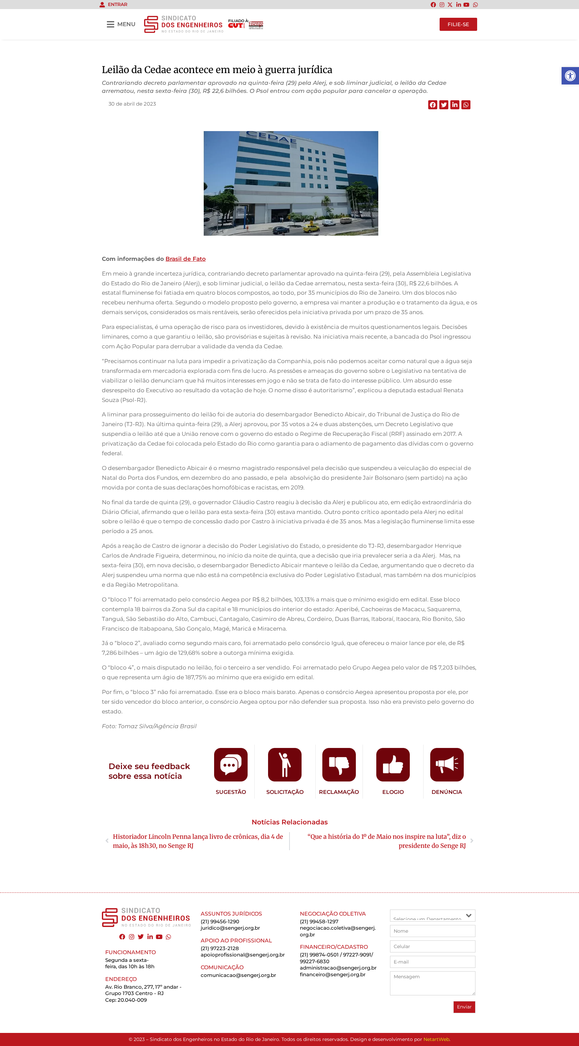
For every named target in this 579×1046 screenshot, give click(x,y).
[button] (432, 104)
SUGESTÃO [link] (231, 792)
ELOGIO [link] (393, 792)
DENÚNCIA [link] (447, 792)
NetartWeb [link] (436, 1039)
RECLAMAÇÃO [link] (339, 792)
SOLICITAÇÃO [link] (285, 792)
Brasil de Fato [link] (186, 258)
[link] (570, 75)
